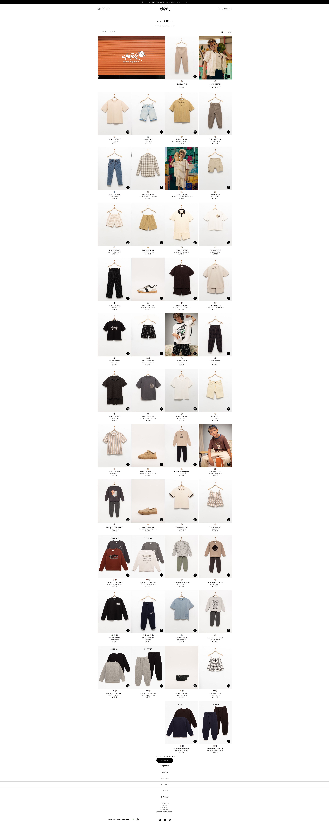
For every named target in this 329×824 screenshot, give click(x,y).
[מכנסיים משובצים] (215, 335)
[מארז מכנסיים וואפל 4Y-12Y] (148, 667)
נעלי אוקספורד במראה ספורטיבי (148, 529)
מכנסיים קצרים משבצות (114, 252)
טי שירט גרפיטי (181, 363)
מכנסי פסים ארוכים (114, 307)
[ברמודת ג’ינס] (148, 113)
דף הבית (173, 26)
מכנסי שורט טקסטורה (148, 252)
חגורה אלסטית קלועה (182, 695)
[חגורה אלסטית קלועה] (181, 667)
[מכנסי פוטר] (148, 612)
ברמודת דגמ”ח (215, 197)
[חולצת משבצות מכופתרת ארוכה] (148, 169)
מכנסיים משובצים (215, 363)
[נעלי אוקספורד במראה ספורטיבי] (148, 501)
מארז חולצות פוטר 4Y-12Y (148, 584)
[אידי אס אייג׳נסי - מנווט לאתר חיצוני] (122, 819)
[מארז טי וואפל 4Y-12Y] (114, 667)
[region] (112, 31)
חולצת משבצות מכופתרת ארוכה (148, 197)
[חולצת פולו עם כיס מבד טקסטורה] (181, 113)
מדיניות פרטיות (165, 807)
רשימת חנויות (165, 784)
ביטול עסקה (165, 778)
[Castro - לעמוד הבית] (164, 9)
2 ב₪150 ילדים (148, 139)
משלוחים (165, 772)
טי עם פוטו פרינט (114, 640)
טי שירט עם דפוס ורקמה (215, 474)
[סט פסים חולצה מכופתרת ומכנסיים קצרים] (181, 169)
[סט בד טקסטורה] (114, 390)
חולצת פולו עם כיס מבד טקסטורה (181, 141)
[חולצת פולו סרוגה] (181, 390)
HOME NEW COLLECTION (148, 472)
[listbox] (215, 81)
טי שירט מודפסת (215, 252)
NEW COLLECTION (215, 84)
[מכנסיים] (181, 58)
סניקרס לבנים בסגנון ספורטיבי (148, 307)
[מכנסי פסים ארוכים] (114, 279)
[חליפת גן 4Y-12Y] (181, 446)
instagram (159, 820)
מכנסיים (181, 86)
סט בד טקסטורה (114, 418)
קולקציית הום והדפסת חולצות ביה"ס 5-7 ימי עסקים (164, 2)
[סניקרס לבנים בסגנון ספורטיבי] (148, 279)
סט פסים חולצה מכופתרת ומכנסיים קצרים (181, 197)
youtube (169, 820)
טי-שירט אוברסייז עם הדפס (148, 418)
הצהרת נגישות (165, 803)
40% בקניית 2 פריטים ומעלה (182, 472)
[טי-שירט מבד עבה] (114, 113)
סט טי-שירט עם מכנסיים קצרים (181, 307)
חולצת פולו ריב (182, 529)
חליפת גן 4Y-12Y (181, 474)
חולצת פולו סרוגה (181, 418)
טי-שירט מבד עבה (114, 141)
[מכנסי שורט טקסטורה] (148, 224)
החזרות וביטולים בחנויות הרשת (164, 812)
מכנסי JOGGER (215, 141)
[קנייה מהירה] (228, 76)
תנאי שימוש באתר (165, 809)
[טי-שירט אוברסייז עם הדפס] (148, 390)
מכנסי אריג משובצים (148, 363)
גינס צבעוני (215, 418)
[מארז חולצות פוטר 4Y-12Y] (148, 556)
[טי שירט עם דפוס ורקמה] (215, 446)
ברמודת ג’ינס (148, 141)
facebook (164, 820)
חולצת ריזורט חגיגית (215, 86)
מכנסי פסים (215, 529)
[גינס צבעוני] (215, 390)
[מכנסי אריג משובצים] (148, 335)
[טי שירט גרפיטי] (181, 335)
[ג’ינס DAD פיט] (114, 169)
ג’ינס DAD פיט (114, 197)
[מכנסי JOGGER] (215, 113)
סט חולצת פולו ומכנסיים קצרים (215, 307)
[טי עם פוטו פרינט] (114, 612)
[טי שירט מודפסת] (215, 224)
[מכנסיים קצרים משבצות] (114, 224)
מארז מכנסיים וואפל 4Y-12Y (148, 695)
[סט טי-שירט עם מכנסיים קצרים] (181, 279)
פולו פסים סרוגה (114, 474)
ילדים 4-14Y (166, 26)
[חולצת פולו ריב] (181, 501)
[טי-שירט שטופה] (181, 612)
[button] (108, 8)
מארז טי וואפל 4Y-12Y (114, 695)
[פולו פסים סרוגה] (114, 446)
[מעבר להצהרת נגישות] (139, 819)
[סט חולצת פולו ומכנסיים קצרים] (215, 279)
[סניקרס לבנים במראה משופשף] (148, 446)
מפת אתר (164, 805)
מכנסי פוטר (148, 640)
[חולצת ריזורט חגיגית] (215, 58)
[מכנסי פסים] (215, 501)
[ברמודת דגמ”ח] (215, 169)
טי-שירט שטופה (181, 640)
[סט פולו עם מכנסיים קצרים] (181, 224)
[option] (215, 81)
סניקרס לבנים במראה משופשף (148, 474)
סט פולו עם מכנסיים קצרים (181, 252)
